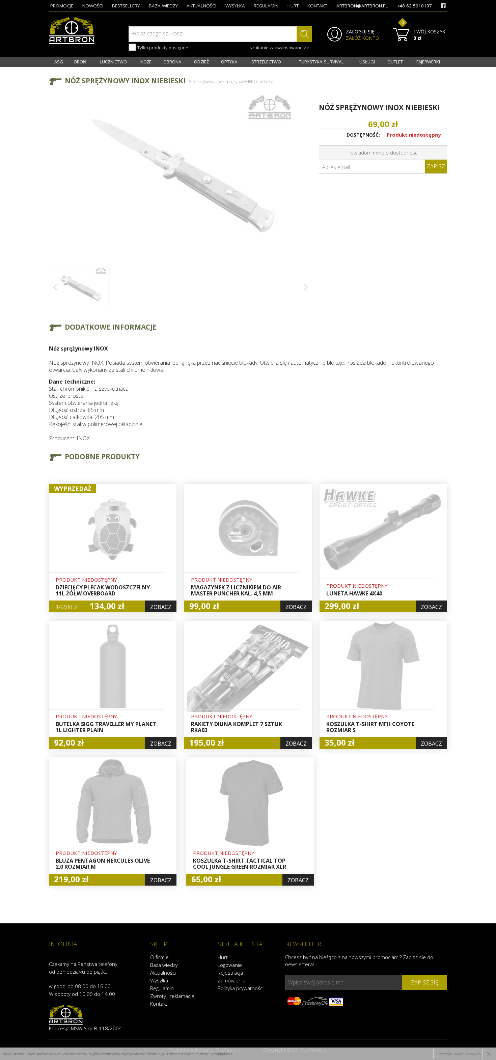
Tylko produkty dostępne (162, 48)
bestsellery (126, 6)
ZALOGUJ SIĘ (360, 32)
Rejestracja (230, 972)
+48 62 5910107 (414, 6)
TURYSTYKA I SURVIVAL (321, 62)
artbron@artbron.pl (362, 6)
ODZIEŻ (201, 62)
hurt (293, 6)
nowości (92, 6)
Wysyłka (159, 980)
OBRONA (172, 62)
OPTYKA (229, 62)
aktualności (201, 6)
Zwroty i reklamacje (172, 996)
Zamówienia (231, 980)
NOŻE (145, 62)
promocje (61, 6)
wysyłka (235, 6)
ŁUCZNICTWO (113, 62)
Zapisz (436, 166)
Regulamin (162, 988)
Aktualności (163, 972)
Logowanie (230, 964)
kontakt (317, 6)
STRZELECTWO (266, 62)
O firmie (159, 957)
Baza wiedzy (164, 964)
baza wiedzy (163, 6)
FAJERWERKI (428, 62)
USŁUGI (367, 62)
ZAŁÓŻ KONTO (362, 38)
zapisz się (424, 982)
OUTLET (395, 62)
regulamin (266, 6)
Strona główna (201, 81)
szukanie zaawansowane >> (279, 48)
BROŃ (80, 62)
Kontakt (158, 1003)
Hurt (223, 957)
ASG (58, 62)
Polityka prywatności (241, 988)
